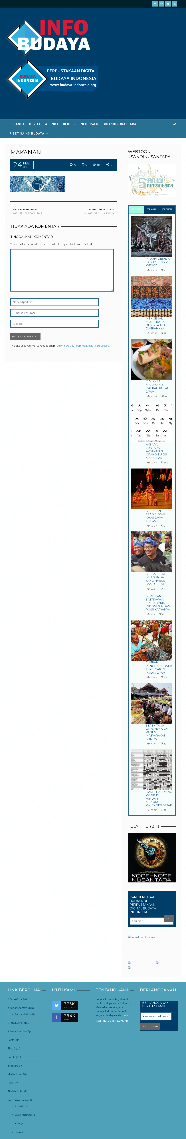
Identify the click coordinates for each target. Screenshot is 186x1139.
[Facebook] (155, 4)
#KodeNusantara (17, 1007)
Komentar (167, 209)
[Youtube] (174, 4)
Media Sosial (15, 1074)
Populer (136, 209)
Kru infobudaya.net (113, 1021)
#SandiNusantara (17, 1031)
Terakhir (152, 209)
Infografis (13, 1065)
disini (125, 1015)
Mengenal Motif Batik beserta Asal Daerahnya (156, 323)
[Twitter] (168, 4)
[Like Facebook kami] (56, 1017)
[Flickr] (161, 4)
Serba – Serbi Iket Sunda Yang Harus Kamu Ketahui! (157, 579)
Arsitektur (20, 1106)
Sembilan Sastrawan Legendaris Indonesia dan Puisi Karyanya (158, 602)
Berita (11, 1040)
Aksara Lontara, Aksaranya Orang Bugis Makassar (156, 451)
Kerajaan (19, 1132)
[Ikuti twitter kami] (56, 1005)
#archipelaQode (23, 1014)
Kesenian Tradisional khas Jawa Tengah (156, 516)
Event (11, 1057)
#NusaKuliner (15, 1022)
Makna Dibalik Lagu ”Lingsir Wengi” (158, 262)
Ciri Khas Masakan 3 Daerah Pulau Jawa (157, 386)
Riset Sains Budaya (18, 1100)
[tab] (136, 210)
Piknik (11, 1083)
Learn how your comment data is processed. (83, 345)
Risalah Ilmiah (15, 1091)
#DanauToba (15, 999)
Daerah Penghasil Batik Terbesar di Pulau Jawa (159, 667)
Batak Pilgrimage (24, 1114)
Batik (17, 1123)
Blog (10, 1048)
